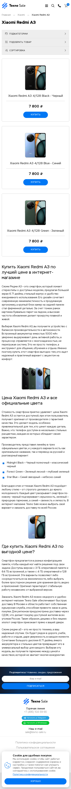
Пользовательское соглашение (35, 747)
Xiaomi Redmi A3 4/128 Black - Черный (35, 96)
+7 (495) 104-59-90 (35, 712)
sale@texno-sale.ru (35, 732)
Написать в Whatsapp (37, 723)
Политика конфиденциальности (36, 742)
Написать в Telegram (36, 718)
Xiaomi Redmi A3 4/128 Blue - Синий (35, 163)
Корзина (68, 4)
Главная (6, 15)
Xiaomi (21, 15)
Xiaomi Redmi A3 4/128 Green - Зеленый (35, 230)
